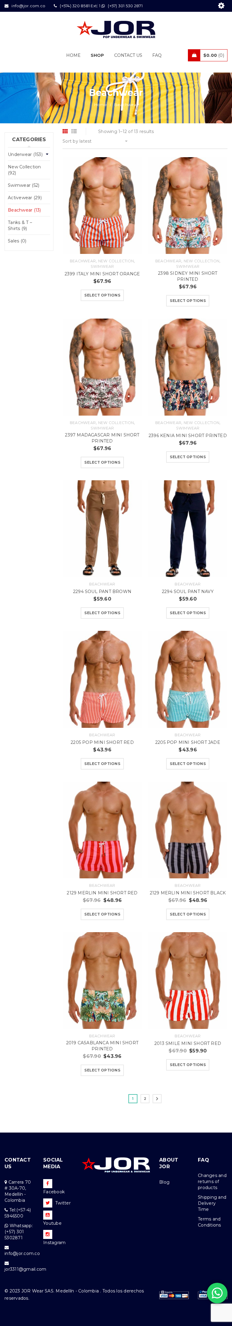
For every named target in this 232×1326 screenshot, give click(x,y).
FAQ (203, 1160)
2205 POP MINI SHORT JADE (187, 742)
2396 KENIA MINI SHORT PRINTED (188, 435)
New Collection (116, 261)
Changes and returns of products (212, 1181)
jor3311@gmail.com (25, 1269)
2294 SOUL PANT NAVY (188, 591)
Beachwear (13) (24, 210)
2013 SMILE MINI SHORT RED (187, 1043)
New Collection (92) (24, 170)
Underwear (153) (25, 154)
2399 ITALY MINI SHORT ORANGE (102, 274)
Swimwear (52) (23, 185)
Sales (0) (17, 241)
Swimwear (102, 266)
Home (100, 104)
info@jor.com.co (22, 1253)
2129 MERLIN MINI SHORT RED (102, 893)
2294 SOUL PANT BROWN (102, 591)
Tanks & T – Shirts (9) (20, 225)
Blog (164, 1182)
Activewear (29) (25, 197)
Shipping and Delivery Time (212, 1203)
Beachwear (83, 261)
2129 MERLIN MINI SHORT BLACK (188, 893)
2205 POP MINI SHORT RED (102, 742)
